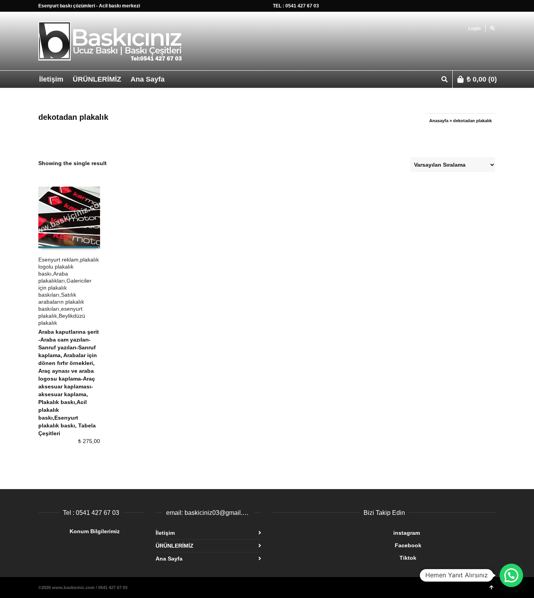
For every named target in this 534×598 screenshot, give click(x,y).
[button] (511, 575)
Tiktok (344, 558)
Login (474, 28)
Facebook (347, 545)
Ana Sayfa (169, 558)
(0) (482, 79)
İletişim (165, 533)
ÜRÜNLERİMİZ (175, 546)
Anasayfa (438, 120)
